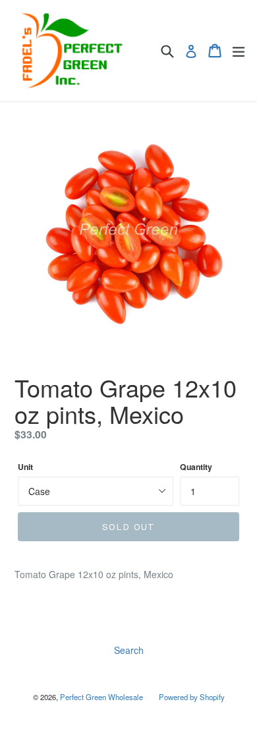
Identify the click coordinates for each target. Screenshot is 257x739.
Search (129, 650)
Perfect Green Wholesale (101, 697)
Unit (25, 467)
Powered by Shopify (192, 697)
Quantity (196, 467)
